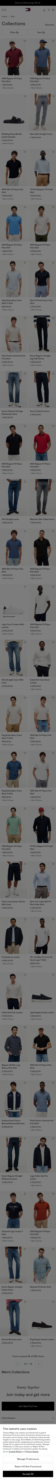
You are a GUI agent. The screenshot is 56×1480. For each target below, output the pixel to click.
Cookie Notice (15, 1451)
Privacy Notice (32, 1451)
